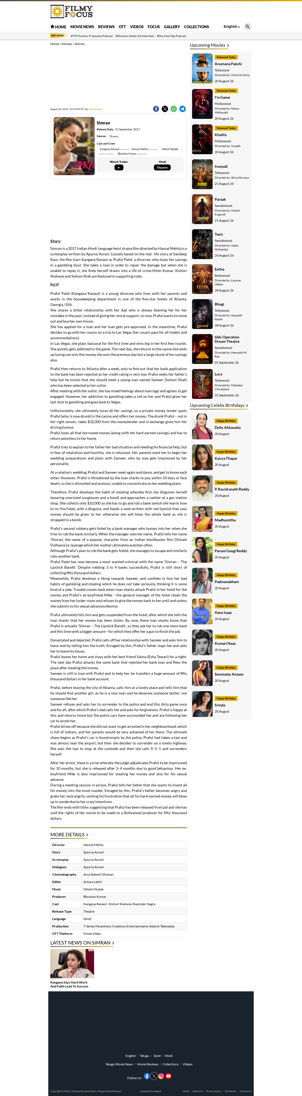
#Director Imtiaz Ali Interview (135, 36)
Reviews (106, 26)
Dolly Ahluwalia (228, 427)
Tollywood (222, 70)
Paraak (220, 199)
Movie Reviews (147, 1064)
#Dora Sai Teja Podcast (171, 36)
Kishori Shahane (120, 904)
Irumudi (221, 166)
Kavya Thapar (226, 458)
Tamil (157, 1055)
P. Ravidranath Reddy (232, 489)
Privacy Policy (213, 1091)
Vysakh (235, 146)
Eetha (219, 269)
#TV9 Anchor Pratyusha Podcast (92, 36)
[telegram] (182, 109)
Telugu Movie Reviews (109, 1091)
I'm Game (222, 97)
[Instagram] (161, 1076)
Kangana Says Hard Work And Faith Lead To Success (69, 984)
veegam (157, 1091)
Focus (154, 26)
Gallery (172, 26)
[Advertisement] (27, 102)
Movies (67, 44)
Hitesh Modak (93, 889)
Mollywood (223, 103)
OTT (122, 26)
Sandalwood (223, 205)
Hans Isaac (223, 612)
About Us (198, 1091)
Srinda (220, 705)
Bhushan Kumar (132, 153)
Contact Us (246, 1091)
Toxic (219, 234)
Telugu (144, 1055)
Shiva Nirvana (240, 177)
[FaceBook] (156, 109)
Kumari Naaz (225, 643)
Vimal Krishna (240, 75)
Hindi (169, 1055)
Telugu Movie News (119, 1064)
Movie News (82, 26)
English (230, 26)
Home (60, 27)
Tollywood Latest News (83, 1091)
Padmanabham (227, 581)
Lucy (218, 374)
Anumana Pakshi (228, 63)
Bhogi (219, 304)
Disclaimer (230, 1091)
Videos (137, 26)
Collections (196, 26)
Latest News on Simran (80, 943)
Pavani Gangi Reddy (231, 551)
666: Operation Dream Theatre (227, 339)
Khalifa (220, 134)
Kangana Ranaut (114, 149)
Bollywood (222, 275)
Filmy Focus (93, 109)
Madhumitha (225, 520)
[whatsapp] (174, 109)
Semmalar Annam (229, 674)
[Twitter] (165, 109)
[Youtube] (168, 1076)
